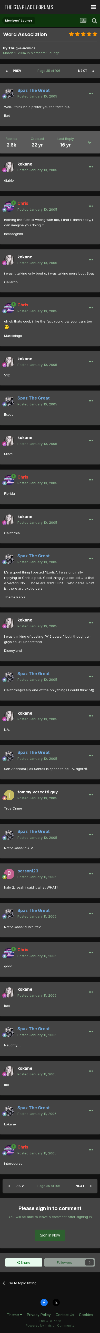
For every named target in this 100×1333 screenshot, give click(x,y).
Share (25, 1262)
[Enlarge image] (6, 327)
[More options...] (91, 93)
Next (82, 71)
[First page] (6, 71)
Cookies (86, 1314)
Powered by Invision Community (50, 1325)
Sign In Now (50, 1235)
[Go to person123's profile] (9, 874)
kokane (24, 164)
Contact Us (65, 1314)
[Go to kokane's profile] (9, 167)
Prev (17, 71)
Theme (13, 1314)
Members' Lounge (45, 53)
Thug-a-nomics (21, 48)
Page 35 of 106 (49, 71)
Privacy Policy (39, 1314)
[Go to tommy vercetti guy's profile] (9, 795)
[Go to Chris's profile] (9, 206)
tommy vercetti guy (37, 791)
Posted (37, 96)
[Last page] (93, 71)
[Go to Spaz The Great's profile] (9, 93)
